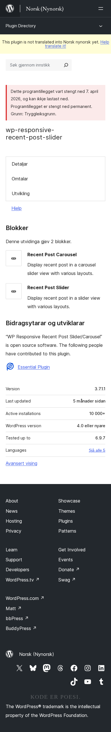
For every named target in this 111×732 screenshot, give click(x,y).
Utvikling (21, 193)
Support (14, 559)
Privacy (13, 531)
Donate (69, 569)
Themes (66, 511)
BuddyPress (21, 628)
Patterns (67, 531)
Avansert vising (21, 463)
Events (65, 559)
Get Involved (72, 549)
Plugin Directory (21, 25)
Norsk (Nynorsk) (36, 654)
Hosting (14, 521)
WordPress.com (25, 598)
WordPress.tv (23, 580)
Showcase (69, 501)
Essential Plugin (34, 367)
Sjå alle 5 (97, 450)
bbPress (17, 618)
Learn (11, 549)
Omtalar (20, 179)
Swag (67, 580)
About (12, 501)
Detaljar (20, 164)
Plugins (65, 521)
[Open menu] (102, 8)
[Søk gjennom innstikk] (66, 65)
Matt (14, 608)
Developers (17, 569)
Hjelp (16, 208)
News (12, 511)
